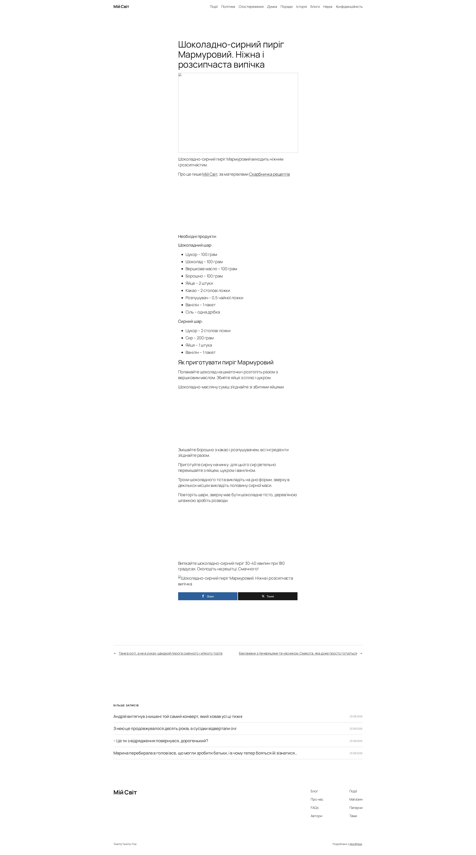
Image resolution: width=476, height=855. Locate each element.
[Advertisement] (238, 205)
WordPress (356, 844)
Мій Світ (121, 6)
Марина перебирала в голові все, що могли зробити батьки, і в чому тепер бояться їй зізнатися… (205, 753)
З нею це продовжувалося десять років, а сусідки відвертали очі (174, 728)
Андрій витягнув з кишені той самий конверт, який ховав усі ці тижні (177, 716)
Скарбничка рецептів (269, 174)
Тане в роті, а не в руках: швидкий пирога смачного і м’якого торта (170, 653)
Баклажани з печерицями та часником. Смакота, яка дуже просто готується (298, 653)
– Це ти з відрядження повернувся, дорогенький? (160, 740)
